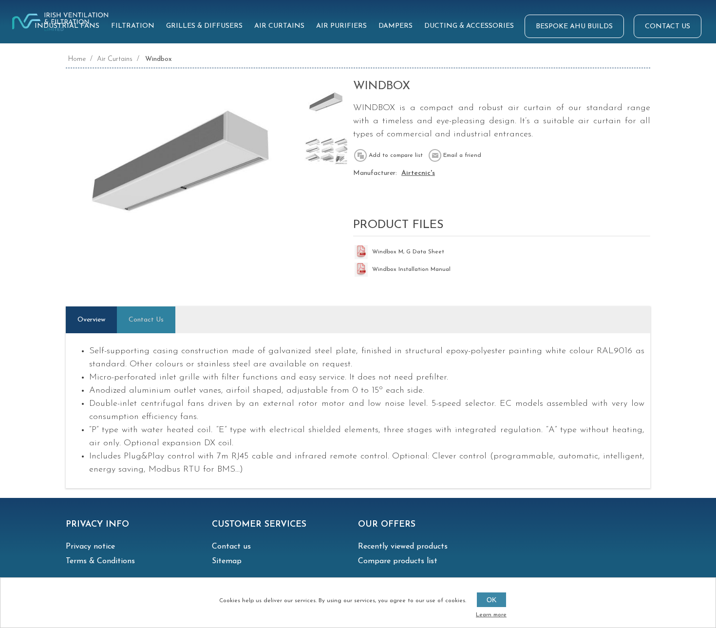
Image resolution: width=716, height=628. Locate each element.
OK (491, 600)
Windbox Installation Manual (411, 269)
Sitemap (227, 561)
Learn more (491, 615)
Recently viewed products (403, 547)
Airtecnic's (418, 173)
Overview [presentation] (91, 320)
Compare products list (397, 561)
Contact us (231, 547)
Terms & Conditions (100, 561)
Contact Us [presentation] (146, 320)
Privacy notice (90, 547)
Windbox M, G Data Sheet (408, 252)
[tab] (91, 319)
